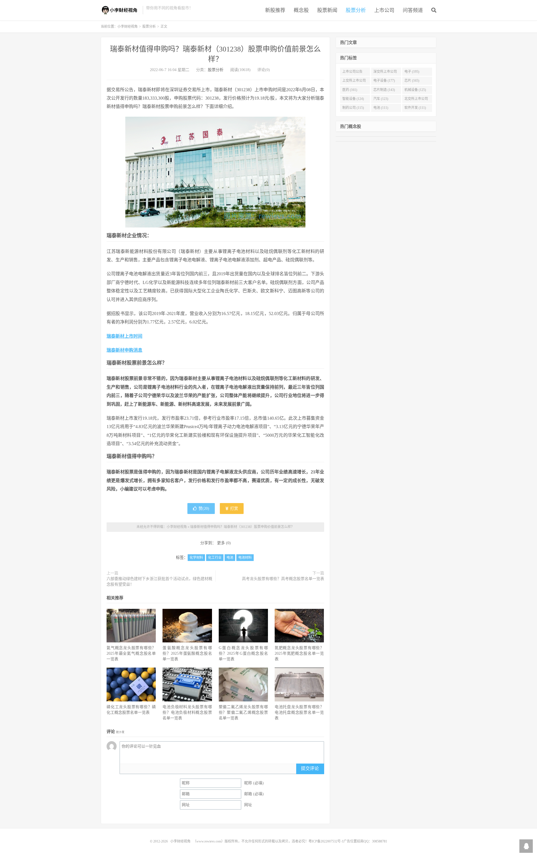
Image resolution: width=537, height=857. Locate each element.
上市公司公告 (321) (352, 73)
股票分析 (356, 10)
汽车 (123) (380, 99)
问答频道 (413, 10)
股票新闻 (327, 10)
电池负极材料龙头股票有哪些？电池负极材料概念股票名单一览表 (187, 712)
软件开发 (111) (415, 108)
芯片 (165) (411, 81)
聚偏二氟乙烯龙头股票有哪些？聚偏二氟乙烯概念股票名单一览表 (243, 712)
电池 (230, 558)
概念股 (301, 10)
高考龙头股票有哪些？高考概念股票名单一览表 (283, 579)
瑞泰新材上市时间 (124, 336)
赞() (204, 508)
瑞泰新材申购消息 (124, 350)
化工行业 (215, 558)
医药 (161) (349, 90)
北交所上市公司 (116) (416, 100)
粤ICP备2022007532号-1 (325, 841)
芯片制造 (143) (384, 90)
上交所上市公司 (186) (354, 82)
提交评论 (310, 768)
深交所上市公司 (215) (385, 73)
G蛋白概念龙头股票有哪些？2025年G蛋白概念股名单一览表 (243, 653)
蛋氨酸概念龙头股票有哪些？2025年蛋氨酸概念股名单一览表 (187, 653)
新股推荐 (275, 10)
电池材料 (245, 558)
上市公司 (384, 10)
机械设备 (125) (415, 90)
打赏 (233, 508)
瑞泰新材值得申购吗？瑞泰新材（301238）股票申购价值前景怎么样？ (242, 527)
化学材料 (196, 558)
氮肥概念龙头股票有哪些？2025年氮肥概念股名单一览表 (299, 653)
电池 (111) (380, 108)
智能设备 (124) (353, 99)
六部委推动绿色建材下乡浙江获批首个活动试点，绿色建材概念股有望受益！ (159, 581)
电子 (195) (411, 72)
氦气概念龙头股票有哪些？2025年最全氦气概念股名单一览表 (131, 653)
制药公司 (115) (353, 108)
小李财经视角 (120, 10)
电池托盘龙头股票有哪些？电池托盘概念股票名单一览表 (299, 712)
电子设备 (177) (384, 81)
